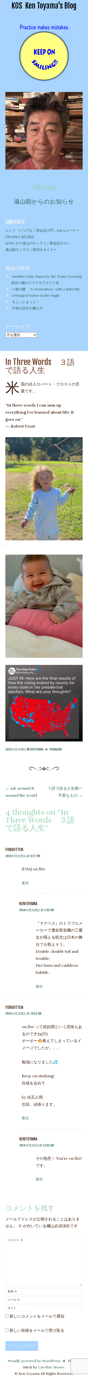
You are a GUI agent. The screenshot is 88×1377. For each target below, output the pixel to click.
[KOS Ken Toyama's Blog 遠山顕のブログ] (44, 168)
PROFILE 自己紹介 (20, 237)
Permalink (56, 749)
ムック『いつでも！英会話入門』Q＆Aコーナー (42, 230)
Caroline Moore (51, 1367)
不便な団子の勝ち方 (27, 308)
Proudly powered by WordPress (34, 1361)
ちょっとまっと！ (25, 302)
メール (14, 1299)
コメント (15, 1240)
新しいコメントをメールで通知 (37, 1316)
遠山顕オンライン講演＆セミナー (31, 249)
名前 (12, 1291)
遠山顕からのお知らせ (44, 201)
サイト (12, 1308)
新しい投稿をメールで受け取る (37, 1330)
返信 (25, 883)
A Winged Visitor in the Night (36, 295)
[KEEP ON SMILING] (44, 80)
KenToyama (37, 749)
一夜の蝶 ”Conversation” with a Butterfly (46, 289)
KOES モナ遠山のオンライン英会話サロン (37, 243)
